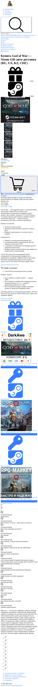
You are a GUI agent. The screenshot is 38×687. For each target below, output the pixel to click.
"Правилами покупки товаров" (14, 194)
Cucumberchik (5, 161)
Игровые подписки (17, 35)
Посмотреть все (6, 300)
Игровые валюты (29, 35)
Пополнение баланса (8, 37)
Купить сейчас (26, 191)
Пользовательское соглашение (15, 673)
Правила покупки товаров (13, 675)
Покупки (8, 14)
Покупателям (9, 9)
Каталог (3, 35)
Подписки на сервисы (22, 37)
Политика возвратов (11, 678)
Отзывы (7, 11)
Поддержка (8, 13)
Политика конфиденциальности (15, 677)
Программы (5, 39)
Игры (8, 35)
